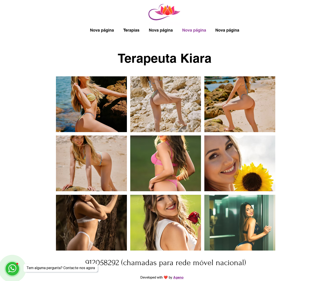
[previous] (64, 166)
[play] (266, 247)
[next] (267, 166)
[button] (91, 104)
